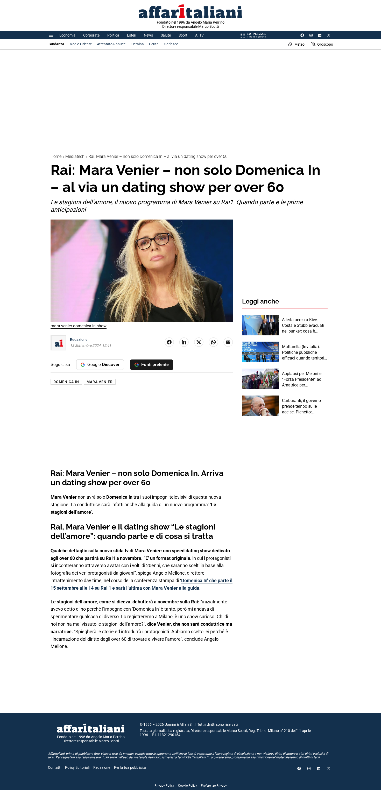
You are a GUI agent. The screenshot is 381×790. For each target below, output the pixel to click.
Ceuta (154, 44)
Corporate (91, 35)
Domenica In (66, 382)
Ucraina (137, 44)
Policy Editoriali (77, 767)
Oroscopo (325, 44)
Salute (166, 35)
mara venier (100, 382)
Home (56, 156)
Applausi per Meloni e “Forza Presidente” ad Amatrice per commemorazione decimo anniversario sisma (301, 379)
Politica (113, 35)
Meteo (299, 44)
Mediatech (74, 156)
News (148, 35)
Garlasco (171, 44)
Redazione (79, 339)
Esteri (131, 35)
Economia (67, 35)
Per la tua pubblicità (130, 767)
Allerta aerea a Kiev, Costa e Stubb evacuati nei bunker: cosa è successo (303, 325)
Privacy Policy (164, 785)
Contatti (54, 767)
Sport (183, 35)
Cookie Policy (187, 785)
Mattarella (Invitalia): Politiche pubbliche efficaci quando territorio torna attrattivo (304, 352)
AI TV (199, 35)
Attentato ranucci (111, 44)
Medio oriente (80, 44)
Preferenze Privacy (214, 785)
